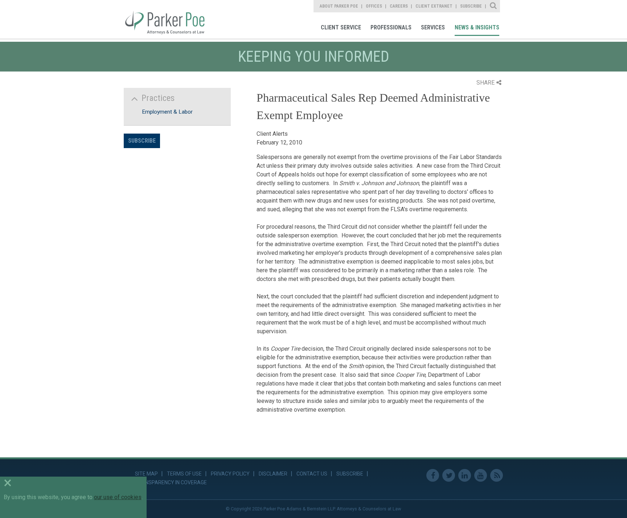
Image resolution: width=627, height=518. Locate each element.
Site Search (493, 6)
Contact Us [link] (311, 474)
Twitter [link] (448, 475)
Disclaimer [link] (273, 474)
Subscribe (142, 140)
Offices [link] (374, 6)
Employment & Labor (167, 112)
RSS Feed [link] (496, 475)
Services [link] (433, 27)
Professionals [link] (390, 27)
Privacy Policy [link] (230, 474)
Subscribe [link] (471, 6)
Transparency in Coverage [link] (171, 482)
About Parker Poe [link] (339, 6)
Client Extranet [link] (433, 6)
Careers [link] (399, 6)
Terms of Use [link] (184, 474)
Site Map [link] (146, 474)
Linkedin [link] (464, 475)
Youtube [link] (480, 475)
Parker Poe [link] (169, 19)
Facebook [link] (432, 475)
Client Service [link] (341, 27)
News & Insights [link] (477, 27)
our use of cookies (118, 497)
